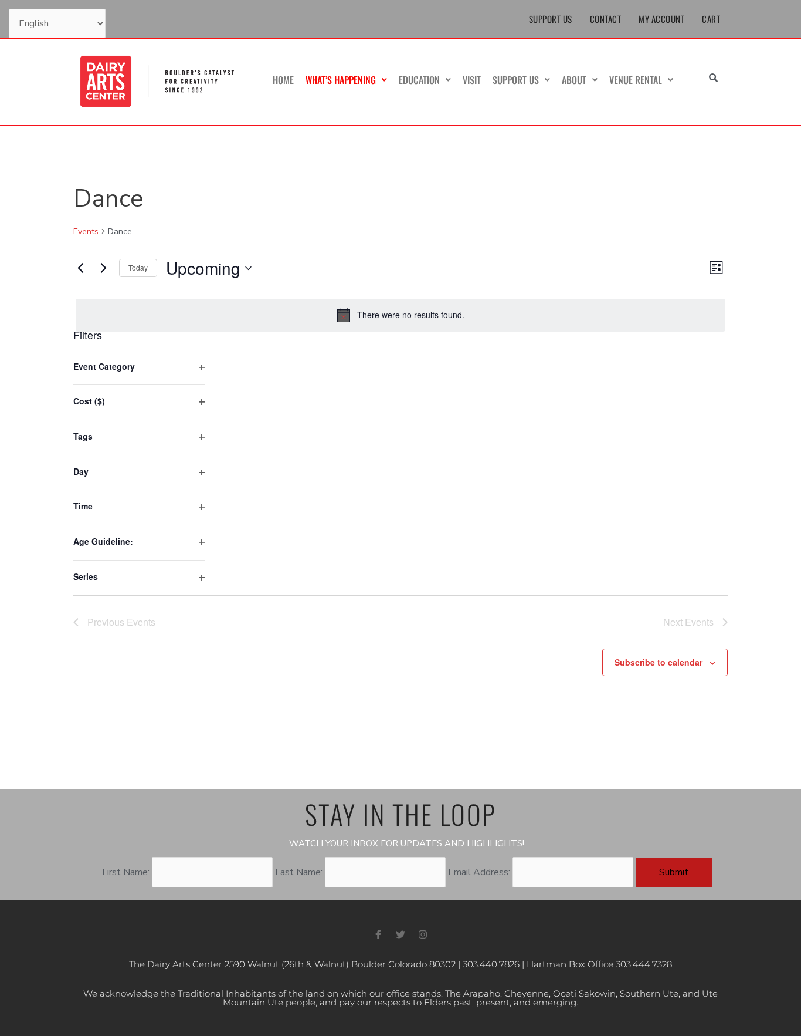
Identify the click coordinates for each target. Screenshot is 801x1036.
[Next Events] (103, 268)
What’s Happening (341, 80)
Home (283, 80)
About (574, 80)
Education (419, 80)
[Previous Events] (80, 268)
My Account (661, 18)
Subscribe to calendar (658, 662)
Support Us (550, 18)
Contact (606, 18)
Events (86, 231)
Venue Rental (635, 80)
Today (138, 267)
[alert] (400, 315)
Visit (472, 80)
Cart (711, 18)
